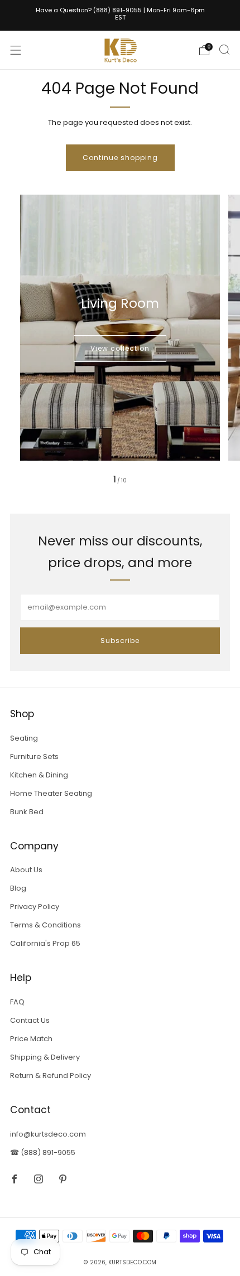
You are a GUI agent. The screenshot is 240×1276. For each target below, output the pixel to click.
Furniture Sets (34, 756)
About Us (26, 869)
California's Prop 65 (45, 943)
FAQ (17, 1002)
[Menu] (15, 50)
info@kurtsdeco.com (48, 1134)
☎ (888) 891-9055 (42, 1152)
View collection (120, 348)
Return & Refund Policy (50, 1075)
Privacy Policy (34, 906)
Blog (18, 888)
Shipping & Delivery (45, 1057)
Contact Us (30, 1020)
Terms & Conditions (45, 925)
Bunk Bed (27, 811)
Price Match (31, 1038)
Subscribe (120, 640)
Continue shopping (120, 157)
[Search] (224, 49)
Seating (24, 738)
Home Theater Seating (51, 793)
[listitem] (120, 15)
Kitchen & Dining (39, 775)
